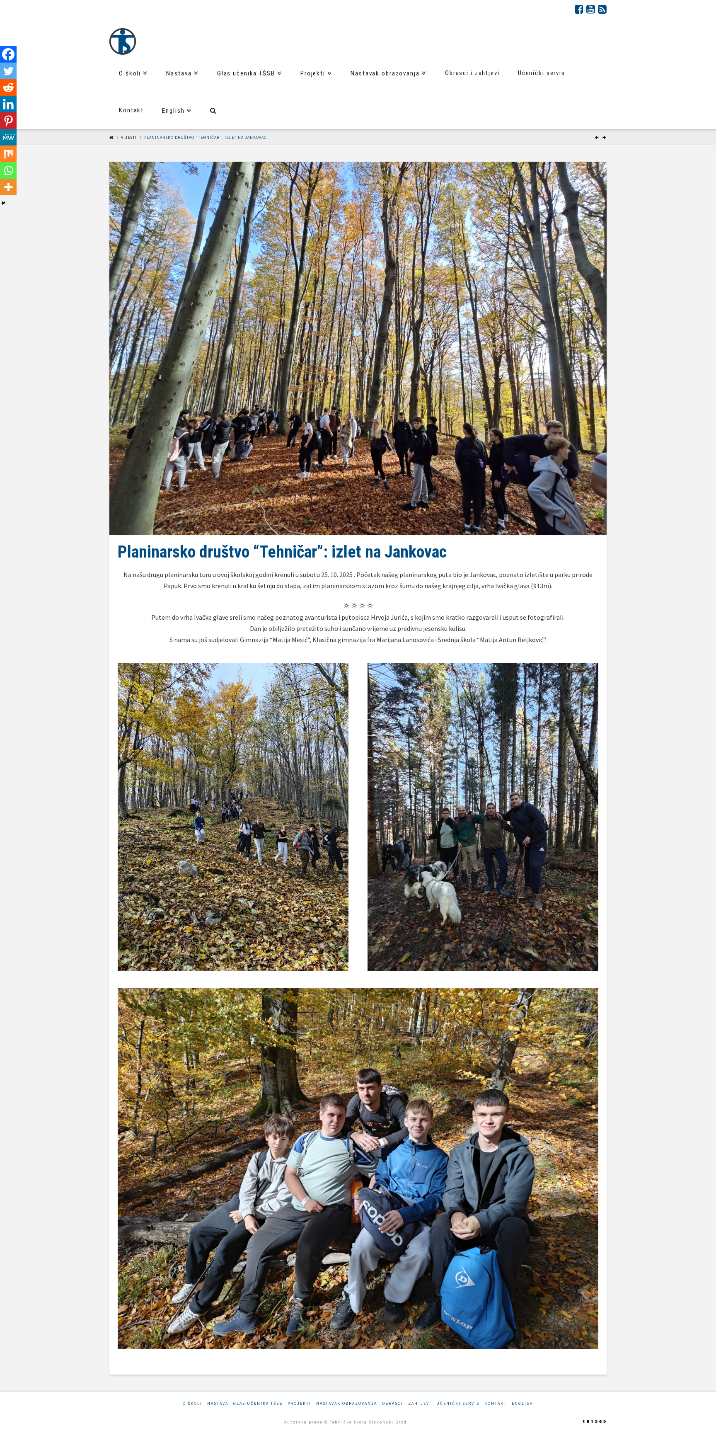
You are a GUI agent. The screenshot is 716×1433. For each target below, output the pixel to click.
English (522, 1403)
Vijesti (129, 137)
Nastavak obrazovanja (346, 1403)
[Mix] (8, 153)
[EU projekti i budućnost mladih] (122, 41)
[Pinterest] (8, 120)
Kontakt (495, 1403)
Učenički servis (457, 1403)
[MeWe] (8, 137)
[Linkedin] (8, 104)
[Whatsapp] (8, 170)
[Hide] (3, 203)
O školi (192, 1403)
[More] (8, 187)
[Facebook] (579, 9)
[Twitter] (8, 71)
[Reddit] (8, 87)
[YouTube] (590, 9)
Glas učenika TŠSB (258, 1403)
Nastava (217, 1403)
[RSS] (602, 9)
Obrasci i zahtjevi (406, 1403)
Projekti (299, 1403)
